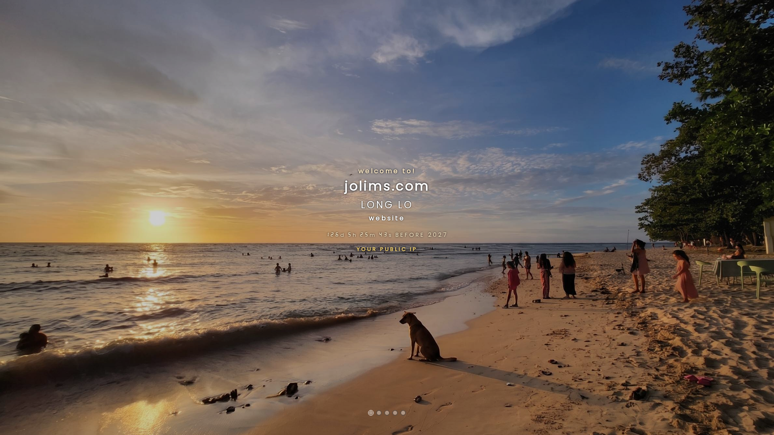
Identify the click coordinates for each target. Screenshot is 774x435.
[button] (371, 413)
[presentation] (4, 217)
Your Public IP (387, 249)
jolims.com (387, 186)
